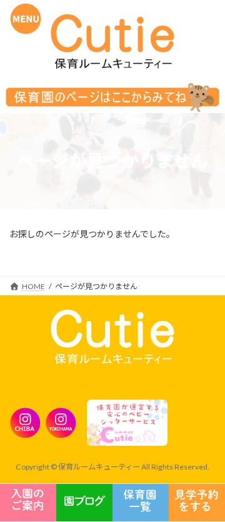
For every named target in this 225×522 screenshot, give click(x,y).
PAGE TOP (188, 429)
